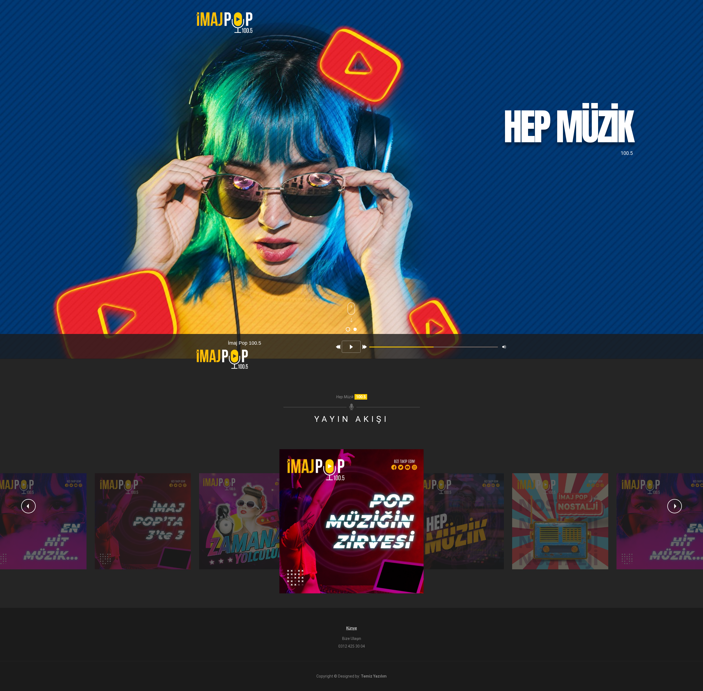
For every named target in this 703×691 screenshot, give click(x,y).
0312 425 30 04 (351, 646)
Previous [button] (28, 506)
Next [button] (674, 506)
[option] (143, 521)
